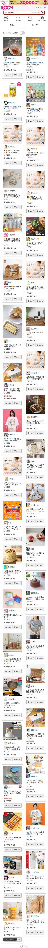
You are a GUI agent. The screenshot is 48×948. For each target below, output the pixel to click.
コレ (8, 75)
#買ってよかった (11, 345)
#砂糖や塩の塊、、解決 (12, 747)
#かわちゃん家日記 (10, 107)
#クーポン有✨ (11, 389)
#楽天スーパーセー (10, 441)
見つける (18, 18)
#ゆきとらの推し (10, 63)
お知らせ (30, 18)
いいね (18, 75)
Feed (6, 18)
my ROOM (42, 18)
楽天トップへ (41, 7)
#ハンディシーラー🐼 (13, 483)
